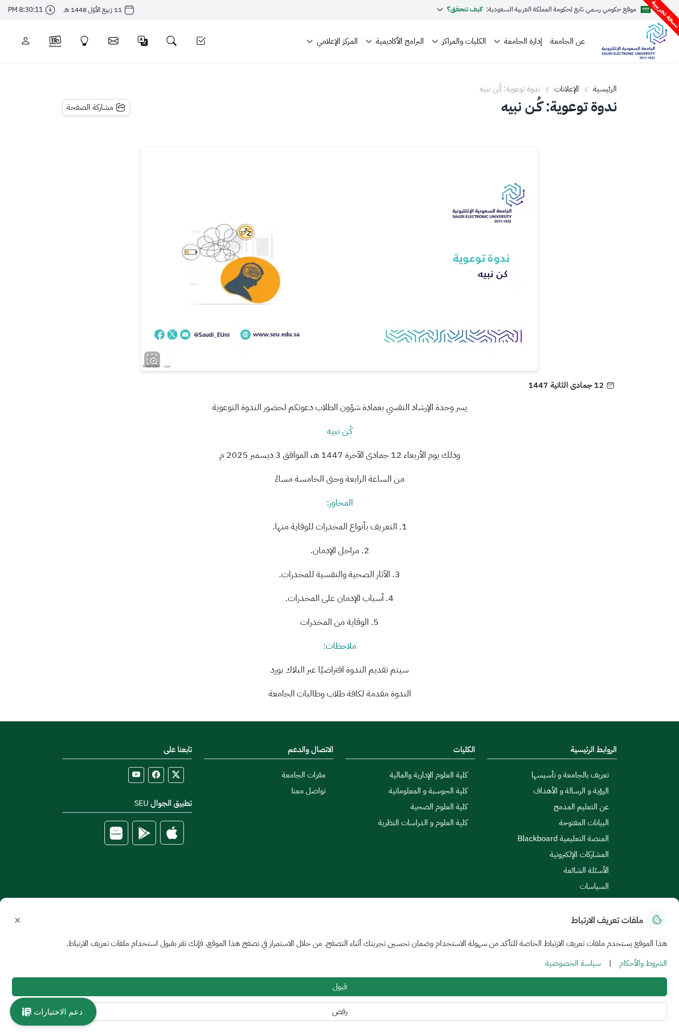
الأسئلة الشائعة (586, 870)
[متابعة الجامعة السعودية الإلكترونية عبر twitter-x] (176, 775)
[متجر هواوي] (116, 833)
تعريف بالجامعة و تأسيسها (570, 775)
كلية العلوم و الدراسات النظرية (422, 823)
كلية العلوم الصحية (439, 807)
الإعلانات (566, 89)
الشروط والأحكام (643, 963)
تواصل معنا (308, 791)
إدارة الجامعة (523, 41)
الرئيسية (605, 89)
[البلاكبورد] (55, 41)
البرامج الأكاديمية (400, 41)
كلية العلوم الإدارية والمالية (428, 775)
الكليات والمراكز (464, 41)
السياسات (594, 886)
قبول (340, 987)
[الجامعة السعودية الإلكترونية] (634, 41)
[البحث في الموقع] (171, 41)
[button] (53, 1012)
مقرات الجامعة (304, 775)
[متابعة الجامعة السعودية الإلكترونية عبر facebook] (156, 775)
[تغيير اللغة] (143, 41)
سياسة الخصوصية (573, 963)
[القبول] (201, 41)
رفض (339, 1012)
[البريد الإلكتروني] (113, 41)
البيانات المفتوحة (584, 823)
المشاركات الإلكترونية (579, 855)
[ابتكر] (84, 41)
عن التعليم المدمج (581, 807)
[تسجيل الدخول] (25, 41)
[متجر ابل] (172, 833)
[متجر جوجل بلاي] (144, 833)
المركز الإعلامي (337, 41)
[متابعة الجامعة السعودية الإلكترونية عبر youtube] (136, 775)
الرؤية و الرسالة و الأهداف (571, 791)
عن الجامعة (567, 41)
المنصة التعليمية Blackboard (563, 839)
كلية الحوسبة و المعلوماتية (428, 791)
